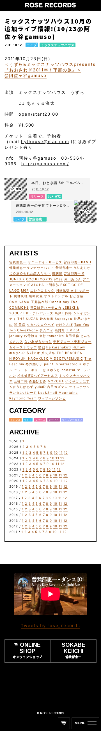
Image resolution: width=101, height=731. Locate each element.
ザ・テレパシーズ (39, 313)
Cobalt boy (59, 302)
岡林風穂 (21, 296)
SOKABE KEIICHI (73, 650)
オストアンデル (56, 296)
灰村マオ (33, 353)
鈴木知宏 (47, 319)
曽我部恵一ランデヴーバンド (31, 268)
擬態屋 (57, 273)
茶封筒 (60, 330)
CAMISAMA (19, 302)
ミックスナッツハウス (57, 45)
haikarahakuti (58, 347)
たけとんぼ (64, 325)
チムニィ (46, 330)
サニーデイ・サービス (45, 262)
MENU (80, 723)
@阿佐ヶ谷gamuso (25, 75)
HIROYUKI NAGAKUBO (29, 358)
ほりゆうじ (51, 370)
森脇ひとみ (37, 381)
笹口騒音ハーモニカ (45, 307)
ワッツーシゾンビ (52, 398)
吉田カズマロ (57, 387)
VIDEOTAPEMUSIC (66, 358)
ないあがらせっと (38, 341)
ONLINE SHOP (27, 650)
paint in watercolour (63, 364)
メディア (54, 419)
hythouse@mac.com (45, 141)
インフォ (15, 419)
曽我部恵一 (18, 262)
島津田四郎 (63, 313)
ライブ (32, 45)
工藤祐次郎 (39, 302)
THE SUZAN (27, 319)
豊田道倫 (72, 336)
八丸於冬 (48, 353)
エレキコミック (42, 290)
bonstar (68, 370)
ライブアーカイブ (72, 419)
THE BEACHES (69, 353)
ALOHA (37, 285)
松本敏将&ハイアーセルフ (37, 376)
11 (61, 453)
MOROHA (56, 381)
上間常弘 (52, 285)
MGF (25, 290)
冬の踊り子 (34, 364)
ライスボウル (79, 387)
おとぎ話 (76, 296)
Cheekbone (27, 330)
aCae (58, 279)
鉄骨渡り (31, 336)
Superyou (63, 319)
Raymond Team (23, 398)
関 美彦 (20, 325)
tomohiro (55, 336)
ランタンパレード (23, 393)
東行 (42, 336)
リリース (40, 419)
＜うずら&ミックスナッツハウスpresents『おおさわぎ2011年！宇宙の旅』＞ (49, 67)
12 (66, 453)
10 (56, 453)
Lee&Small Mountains (58, 393)
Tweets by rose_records (50, 625)
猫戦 (41, 347)
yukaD (40, 387)
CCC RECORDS (39, 279)
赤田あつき (73, 279)
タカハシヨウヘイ (40, 325)
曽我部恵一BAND (77, 262)
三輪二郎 (21, 381)
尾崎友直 (36, 296)
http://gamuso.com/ (45, 163)
